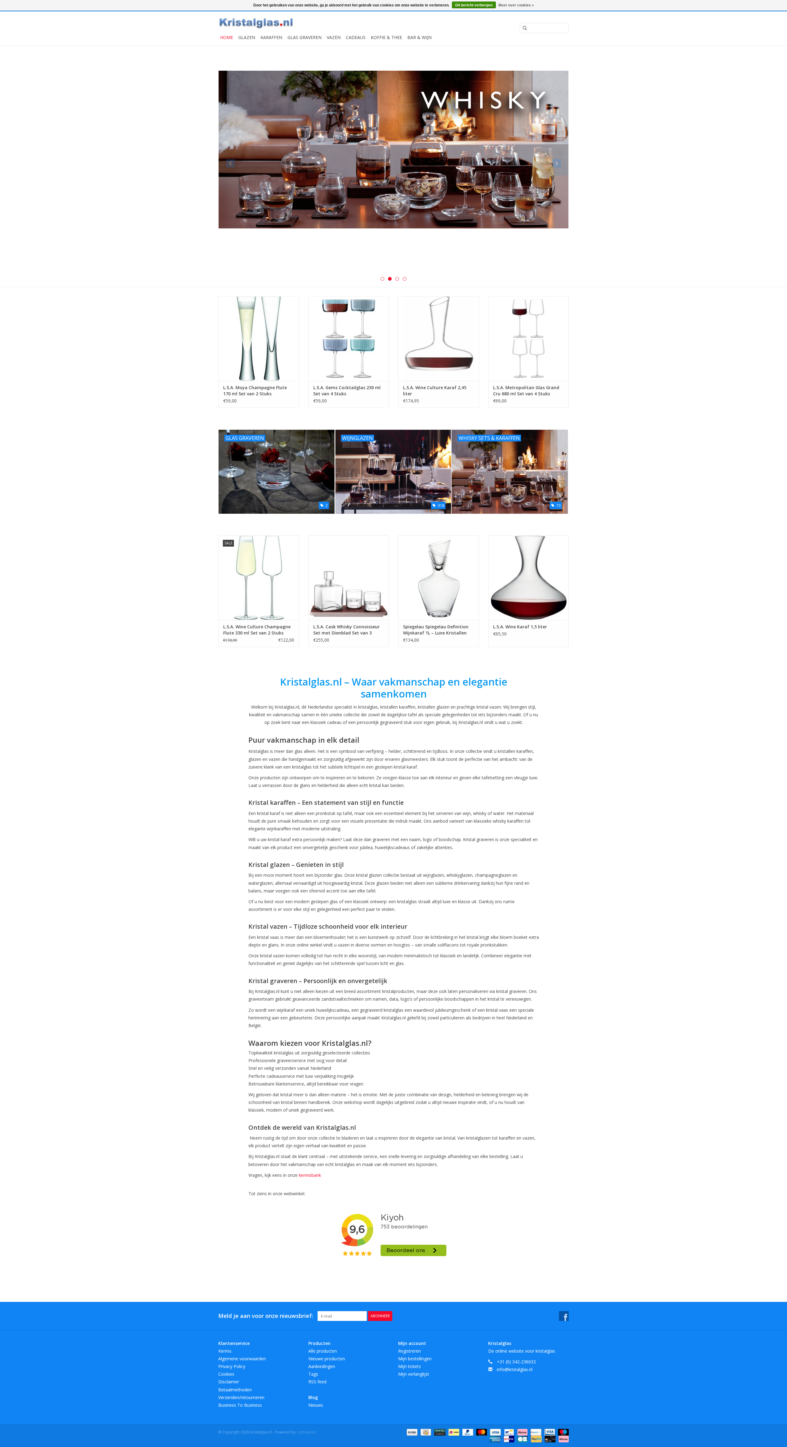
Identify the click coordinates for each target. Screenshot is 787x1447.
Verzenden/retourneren (241, 1397)
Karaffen (271, 37)
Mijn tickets (409, 1366)
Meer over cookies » (516, 5)
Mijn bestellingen (415, 1359)
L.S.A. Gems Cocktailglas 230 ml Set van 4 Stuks (347, 391)
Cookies (226, 1374)
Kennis (224, 1351)
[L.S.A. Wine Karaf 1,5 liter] (528, 577)
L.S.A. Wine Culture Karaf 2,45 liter (434, 391)
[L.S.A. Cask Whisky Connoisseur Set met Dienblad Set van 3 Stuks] (348, 577)
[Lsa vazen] (393, 162)
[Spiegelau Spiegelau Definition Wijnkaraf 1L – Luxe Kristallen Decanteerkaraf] (438, 577)
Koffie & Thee (386, 37)
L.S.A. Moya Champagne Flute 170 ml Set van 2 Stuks (255, 391)
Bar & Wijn (419, 37)
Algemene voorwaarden (242, 1359)
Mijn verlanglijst (413, 1374)
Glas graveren (304, 37)
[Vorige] (230, 163)
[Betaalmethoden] (411, 1431)
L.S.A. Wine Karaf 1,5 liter (520, 627)
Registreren (409, 1351)
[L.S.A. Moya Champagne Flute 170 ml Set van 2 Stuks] (258, 338)
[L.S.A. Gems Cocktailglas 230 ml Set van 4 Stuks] (348, 338)
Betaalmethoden (235, 1390)
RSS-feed (317, 1382)
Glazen (246, 37)
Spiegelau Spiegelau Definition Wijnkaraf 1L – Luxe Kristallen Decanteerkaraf (436, 630)
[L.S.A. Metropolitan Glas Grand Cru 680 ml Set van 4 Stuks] (528, 338)
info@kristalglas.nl (514, 1369)
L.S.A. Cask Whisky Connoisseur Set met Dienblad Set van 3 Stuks (346, 630)
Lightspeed (306, 1432)
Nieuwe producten (326, 1359)
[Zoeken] (523, 28)
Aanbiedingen (321, 1366)
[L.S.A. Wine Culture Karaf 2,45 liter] (438, 338)
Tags (313, 1374)
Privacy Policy (231, 1366)
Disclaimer (228, 1382)
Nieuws (315, 1405)
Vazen (334, 37)
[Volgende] (556, 163)
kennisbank (310, 1175)
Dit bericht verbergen (473, 5)
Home (226, 37)
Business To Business (240, 1405)
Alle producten (322, 1351)
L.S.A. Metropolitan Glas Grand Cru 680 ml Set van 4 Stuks (526, 391)
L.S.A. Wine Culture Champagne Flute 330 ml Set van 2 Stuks (257, 630)
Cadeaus (356, 37)
